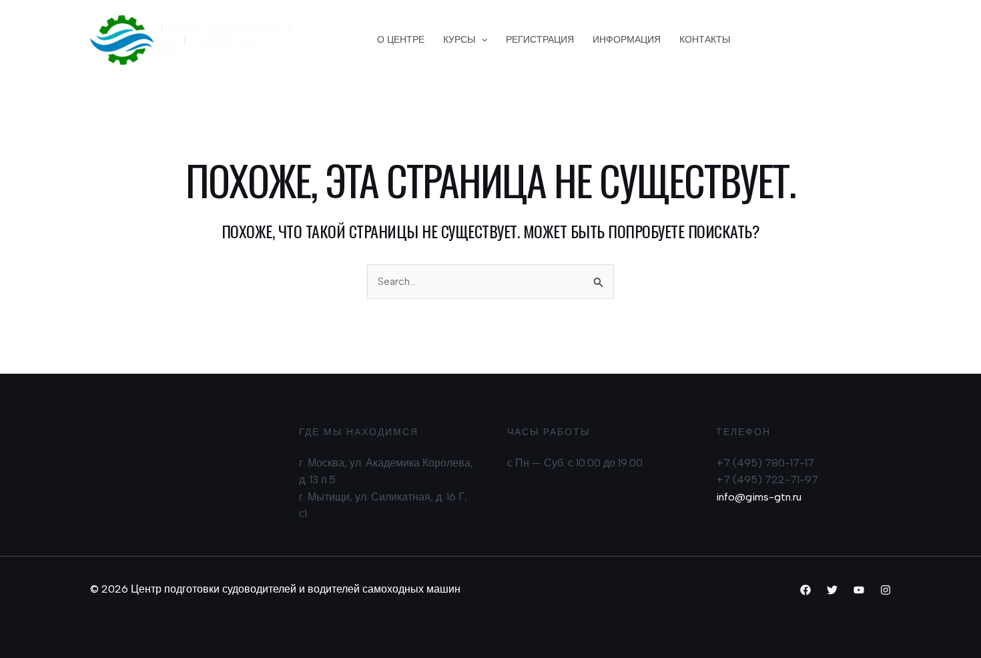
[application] (481, 40)
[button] (822, 40)
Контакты (704, 39)
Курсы (459, 39)
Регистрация (540, 39)
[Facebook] (805, 590)
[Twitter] (832, 590)
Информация (627, 39)
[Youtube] (859, 590)
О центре (400, 39)
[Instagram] (885, 590)
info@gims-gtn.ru (758, 496)
